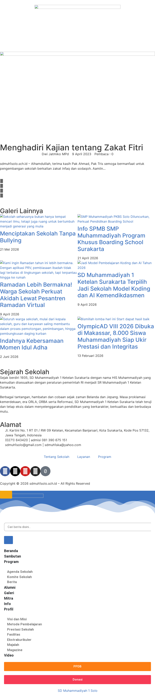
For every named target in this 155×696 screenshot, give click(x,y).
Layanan (83, 457)
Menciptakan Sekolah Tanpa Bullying (38, 237)
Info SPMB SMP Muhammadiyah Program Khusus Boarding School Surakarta (111, 238)
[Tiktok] (45, 471)
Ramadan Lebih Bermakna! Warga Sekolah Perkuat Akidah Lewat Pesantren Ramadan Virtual (36, 294)
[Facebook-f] (5, 471)
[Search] (8, 540)
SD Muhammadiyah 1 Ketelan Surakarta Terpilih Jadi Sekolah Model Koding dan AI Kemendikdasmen (114, 285)
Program (104, 457)
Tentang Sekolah (56, 457)
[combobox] (77, 527)
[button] (1, 181)
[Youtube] (25, 471)
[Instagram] (35, 471)
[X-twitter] (15, 471)
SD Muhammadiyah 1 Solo (77, 691)
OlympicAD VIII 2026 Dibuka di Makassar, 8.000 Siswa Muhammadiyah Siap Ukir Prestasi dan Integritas (116, 336)
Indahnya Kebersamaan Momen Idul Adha (32, 344)
